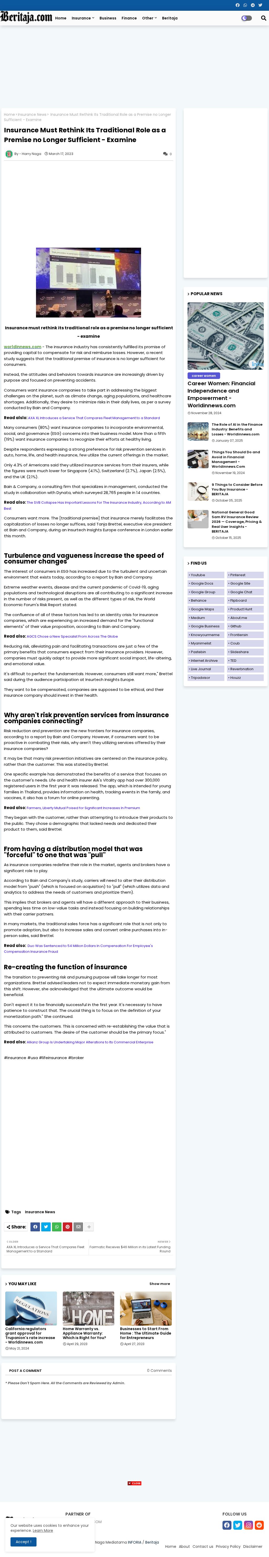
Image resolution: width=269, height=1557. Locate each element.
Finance (129, 18)
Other (147, 18)
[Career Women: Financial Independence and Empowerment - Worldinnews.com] (226, 336)
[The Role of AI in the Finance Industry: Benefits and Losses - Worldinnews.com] (198, 431)
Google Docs (202, 583)
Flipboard (238, 600)
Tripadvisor (200, 677)
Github (235, 626)
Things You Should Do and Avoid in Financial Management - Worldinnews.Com (236, 459)
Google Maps (202, 609)
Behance (198, 600)
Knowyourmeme (205, 634)
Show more (159, 1283)
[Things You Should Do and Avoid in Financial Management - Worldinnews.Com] (198, 459)
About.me (238, 617)
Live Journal (201, 668)
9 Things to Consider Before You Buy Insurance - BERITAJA (237, 489)
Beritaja (170, 18)
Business (108, 18)
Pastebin (198, 651)
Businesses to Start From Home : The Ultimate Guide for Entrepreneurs (145, 1333)
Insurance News (32, 114)
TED (233, 660)
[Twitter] (46, 1226)
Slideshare (239, 651)
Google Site (240, 583)
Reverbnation (242, 668)
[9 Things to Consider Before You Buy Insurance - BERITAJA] (198, 491)
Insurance (81, 18)
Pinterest (237, 574)
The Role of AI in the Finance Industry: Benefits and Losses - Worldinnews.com (237, 429)
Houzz (235, 677)
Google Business (205, 626)
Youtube (198, 574)
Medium (198, 617)
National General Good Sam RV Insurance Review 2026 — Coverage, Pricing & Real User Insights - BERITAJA (237, 522)
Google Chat (241, 592)
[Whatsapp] (56, 1226)
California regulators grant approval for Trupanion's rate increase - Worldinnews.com (30, 1336)
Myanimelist (201, 643)
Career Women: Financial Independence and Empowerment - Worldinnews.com (221, 394)
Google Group (203, 592)
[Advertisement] (134, 67)
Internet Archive (204, 660)
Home (60, 18)
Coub (235, 643)
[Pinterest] (67, 1226)
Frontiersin (239, 634)
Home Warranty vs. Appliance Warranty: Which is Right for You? (84, 1333)
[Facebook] (35, 1226)
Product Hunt (241, 609)
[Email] (78, 1226)
